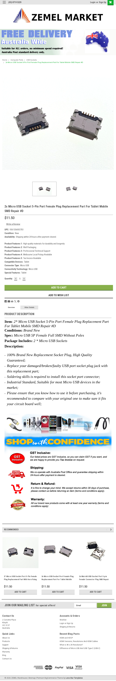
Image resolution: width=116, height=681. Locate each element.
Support (5, 645)
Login (92, 2)
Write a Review (13, 224)
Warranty (6, 652)
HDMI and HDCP (66, 638)
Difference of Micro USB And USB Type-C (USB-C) (80, 648)
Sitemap (31, 678)
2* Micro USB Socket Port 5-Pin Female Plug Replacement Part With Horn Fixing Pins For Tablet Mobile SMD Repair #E (20, 579)
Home (4, 60)
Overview (11, 307)
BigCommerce (51, 678)
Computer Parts (17, 60)
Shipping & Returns (67, 627)
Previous (4, 123)
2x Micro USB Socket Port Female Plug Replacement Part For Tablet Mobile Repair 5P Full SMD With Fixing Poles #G (58, 579)
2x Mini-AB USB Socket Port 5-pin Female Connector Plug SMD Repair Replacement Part (94, 579)
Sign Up (102, 2)
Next (111, 123)
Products (6, 641)
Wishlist (63, 620)
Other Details (29, 307)
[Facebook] (6, 301)
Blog (4, 655)
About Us (6, 638)
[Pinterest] (18, 301)
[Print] (12, 301)
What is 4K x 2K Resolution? (71, 645)
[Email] (9, 301)
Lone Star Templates (74, 678)
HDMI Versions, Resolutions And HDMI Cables (79, 641)
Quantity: (9, 278)
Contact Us (7, 659)
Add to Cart (20, 592)
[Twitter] (15, 301)
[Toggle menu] (4, 4)
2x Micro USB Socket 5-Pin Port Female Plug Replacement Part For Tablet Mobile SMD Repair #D (44, 62)
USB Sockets (31, 60)
